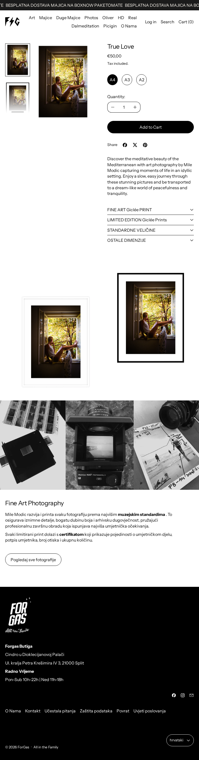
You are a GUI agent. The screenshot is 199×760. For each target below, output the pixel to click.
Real (132, 17)
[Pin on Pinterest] (145, 145)
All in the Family (45, 747)
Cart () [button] (186, 21)
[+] (135, 107)
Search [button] (167, 21)
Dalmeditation (85, 25)
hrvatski (176, 740)
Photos (91, 17)
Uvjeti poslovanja (149, 710)
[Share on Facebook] (124, 145)
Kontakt (32, 710)
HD (121, 17)
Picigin (110, 25)
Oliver (108, 17)
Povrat (123, 710)
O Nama (129, 25)
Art (32, 17)
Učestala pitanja (60, 710)
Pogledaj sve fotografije (33, 559)
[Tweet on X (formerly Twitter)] (135, 145)
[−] (112, 107)
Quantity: (116, 96)
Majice (45, 17)
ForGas (23, 747)
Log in (151, 21)
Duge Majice (68, 17)
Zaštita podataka (96, 710)
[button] (17, 59)
